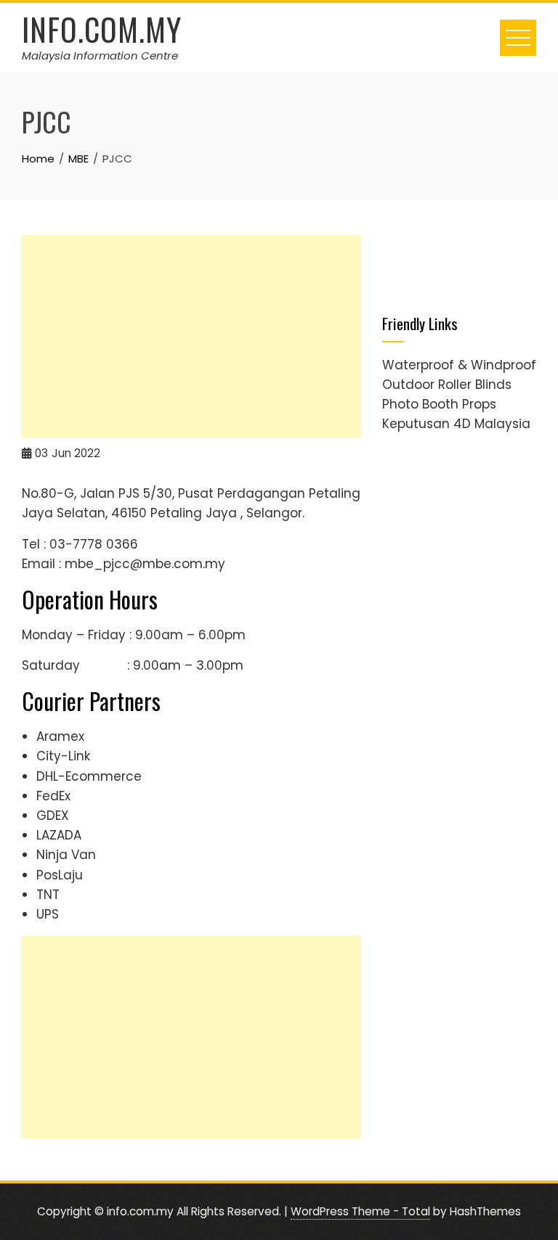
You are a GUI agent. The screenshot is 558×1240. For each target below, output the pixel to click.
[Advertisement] (191, 336)
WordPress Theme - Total (360, 1211)
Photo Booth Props (439, 404)
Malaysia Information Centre (100, 55)
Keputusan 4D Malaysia (456, 423)
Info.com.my (102, 29)
